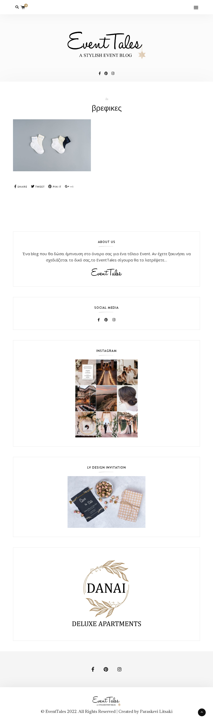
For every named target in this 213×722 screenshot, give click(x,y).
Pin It (56, 186)
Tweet (40, 186)
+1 (71, 186)
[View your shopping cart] (22, 7)
